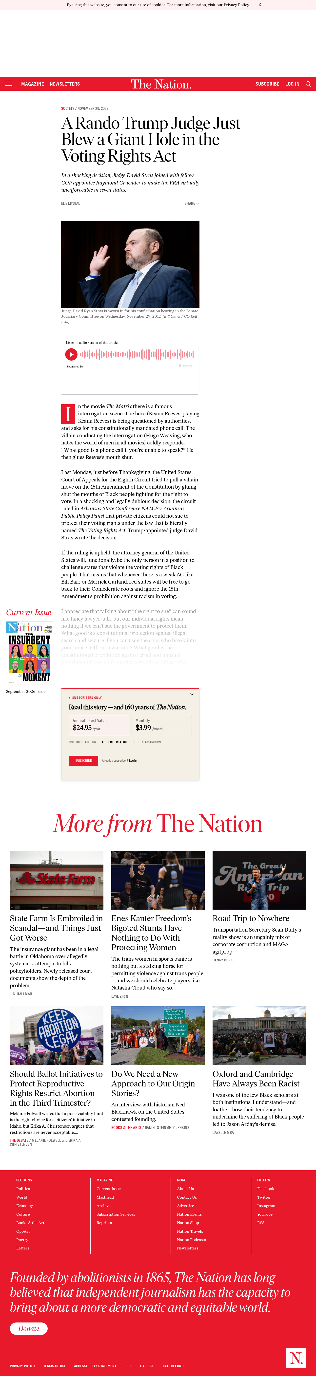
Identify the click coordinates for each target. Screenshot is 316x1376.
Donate (28, 1328)
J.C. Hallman (21, 993)
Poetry (22, 1239)
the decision (103, 537)
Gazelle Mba (223, 1132)
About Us (185, 1188)
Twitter (264, 1197)
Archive (104, 1205)
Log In (292, 84)
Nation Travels (190, 1231)
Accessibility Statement (95, 1366)
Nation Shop (188, 1222)
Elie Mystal (70, 203)
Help (128, 1366)
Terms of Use (54, 1366)
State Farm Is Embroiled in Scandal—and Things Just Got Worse (56, 928)
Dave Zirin (119, 996)
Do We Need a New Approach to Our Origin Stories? (153, 1083)
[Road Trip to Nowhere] (259, 880)
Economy (24, 1205)
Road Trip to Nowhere (251, 918)
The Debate (19, 1140)
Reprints (104, 1222)
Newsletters (65, 84)
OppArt (23, 1231)
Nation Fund (172, 1366)
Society (68, 108)
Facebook (265, 1188)
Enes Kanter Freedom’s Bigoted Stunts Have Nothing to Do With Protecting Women (151, 932)
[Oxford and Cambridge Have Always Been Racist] (259, 1035)
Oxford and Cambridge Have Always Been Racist (256, 1079)
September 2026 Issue (25, 691)
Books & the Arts (126, 1127)
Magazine (32, 84)
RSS (260, 1222)
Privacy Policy (236, 4)
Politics (23, 1188)
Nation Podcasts (191, 1239)
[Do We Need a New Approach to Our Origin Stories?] (158, 1035)
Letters (22, 1248)
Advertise (185, 1205)
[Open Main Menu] (8, 83)
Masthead (105, 1197)
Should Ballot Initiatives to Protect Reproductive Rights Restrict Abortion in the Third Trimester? (56, 1088)
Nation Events (189, 1214)
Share (190, 204)
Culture (23, 1214)
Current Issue (109, 1188)
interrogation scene (100, 413)
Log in (133, 761)
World (21, 1197)
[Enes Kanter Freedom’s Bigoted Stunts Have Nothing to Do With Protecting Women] (158, 880)
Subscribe (268, 84)
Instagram (266, 1205)
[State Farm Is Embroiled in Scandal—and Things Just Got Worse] (56, 880)
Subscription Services (116, 1214)
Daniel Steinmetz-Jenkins (167, 1127)
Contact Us (187, 1197)
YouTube (265, 1214)
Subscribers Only (87, 698)
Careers (147, 1366)
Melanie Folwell (46, 1140)
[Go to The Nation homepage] (161, 84)
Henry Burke (223, 960)
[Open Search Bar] (308, 84)
